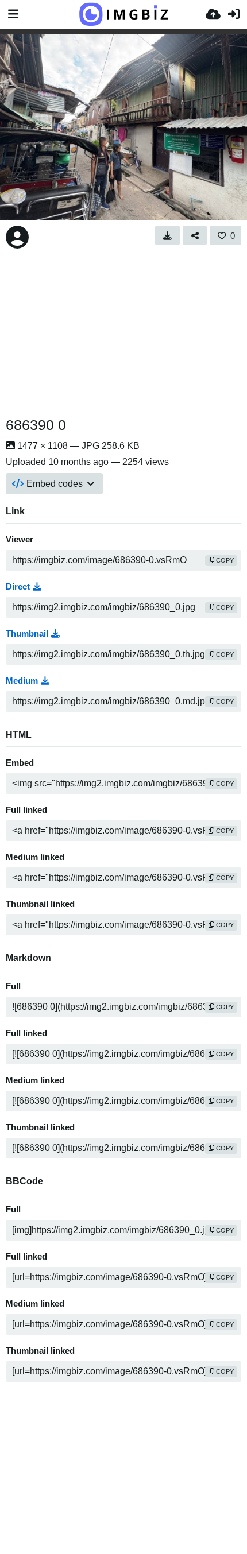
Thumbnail (27, 633)
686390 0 (36, 425)
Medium (22, 680)
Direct (18, 586)
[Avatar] (17, 237)
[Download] (167, 235)
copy (224, 560)
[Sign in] (233, 14)
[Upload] (213, 14)
